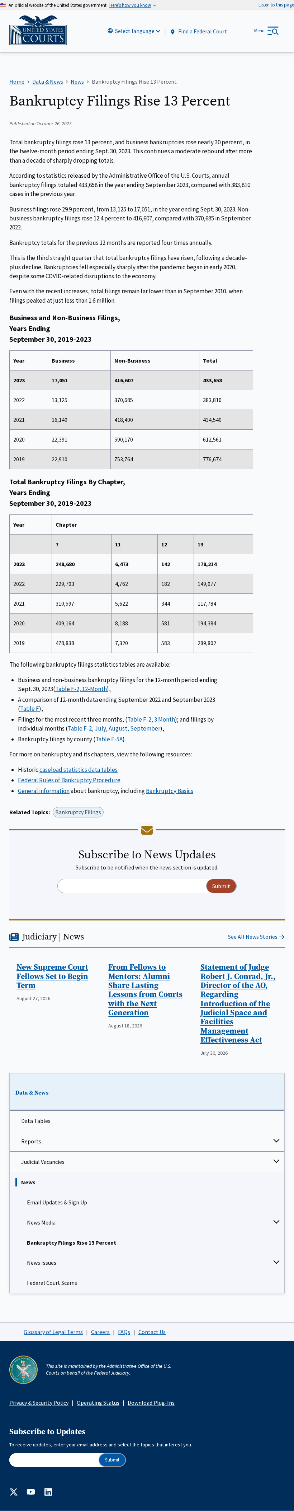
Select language (135, 30)
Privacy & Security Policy (38, 1402)
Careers (100, 1331)
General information (44, 791)
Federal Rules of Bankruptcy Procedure (69, 780)
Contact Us (152, 1331)
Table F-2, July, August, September (114, 728)
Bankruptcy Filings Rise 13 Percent (71, 1242)
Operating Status (98, 1402)
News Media (41, 1222)
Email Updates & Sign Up (57, 1202)
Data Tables (36, 1120)
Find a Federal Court (202, 31)
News (28, 1182)
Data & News (31, 1093)
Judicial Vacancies (43, 1161)
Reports (31, 1141)
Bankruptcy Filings (78, 812)
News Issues (41, 1262)
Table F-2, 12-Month (81, 689)
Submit (112, 1460)
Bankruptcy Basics (169, 791)
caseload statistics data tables (78, 770)
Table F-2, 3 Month (151, 719)
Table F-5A (109, 739)
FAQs (124, 1331)
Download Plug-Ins (151, 1402)
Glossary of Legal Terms (53, 1331)
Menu (259, 31)
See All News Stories (253, 936)
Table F (29, 709)
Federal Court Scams (52, 1282)
